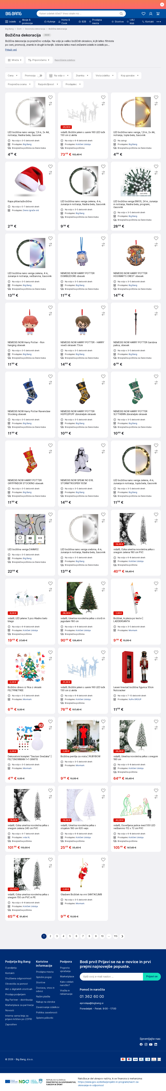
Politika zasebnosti (46, 1012)
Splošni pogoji (44, 977)
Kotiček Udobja (83, 144)
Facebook (141, 1044)
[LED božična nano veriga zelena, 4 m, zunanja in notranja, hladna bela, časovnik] (83, 196)
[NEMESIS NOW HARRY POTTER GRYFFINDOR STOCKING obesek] (30, 473)
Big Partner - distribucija (19, 999)
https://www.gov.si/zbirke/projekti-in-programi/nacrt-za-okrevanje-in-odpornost (108, 1084)
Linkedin (155, 1044)
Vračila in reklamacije (66, 992)
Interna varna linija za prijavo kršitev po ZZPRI (18, 1017)
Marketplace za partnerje (19, 1005)
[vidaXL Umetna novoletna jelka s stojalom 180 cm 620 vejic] (83, 819)
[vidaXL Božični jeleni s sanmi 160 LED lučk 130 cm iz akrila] (83, 125)
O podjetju (11, 967)
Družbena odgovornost (18, 978)
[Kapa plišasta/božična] (30, 196)
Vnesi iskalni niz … (61, 13)
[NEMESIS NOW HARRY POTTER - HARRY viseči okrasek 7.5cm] (83, 336)
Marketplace (67, 976)
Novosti (9, 1010)
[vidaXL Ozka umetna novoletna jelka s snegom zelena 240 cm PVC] (30, 819)
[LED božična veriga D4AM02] (30, 543)
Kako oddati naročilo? (66, 983)
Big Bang (27, 144)
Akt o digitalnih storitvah (18, 989)
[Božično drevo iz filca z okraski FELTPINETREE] (30, 680)
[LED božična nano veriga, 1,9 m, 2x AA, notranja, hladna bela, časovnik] (30, 125)
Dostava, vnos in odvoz (45, 989)
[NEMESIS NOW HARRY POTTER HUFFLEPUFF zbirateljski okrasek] (83, 404)
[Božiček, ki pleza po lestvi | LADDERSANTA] (136, 611)
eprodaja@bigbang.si (91, 1003)
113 (115, 936)
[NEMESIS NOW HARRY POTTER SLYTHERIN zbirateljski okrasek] (136, 404)
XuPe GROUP (135, 699)
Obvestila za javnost (16, 983)
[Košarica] (158, 13)
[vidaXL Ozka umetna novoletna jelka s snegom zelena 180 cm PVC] (136, 543)
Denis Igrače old (31, 210)
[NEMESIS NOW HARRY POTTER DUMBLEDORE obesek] (83, 266)
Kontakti (9, 973)
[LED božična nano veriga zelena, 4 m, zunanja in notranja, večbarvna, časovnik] (30, 266)
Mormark (133, 630)
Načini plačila (43, 996)
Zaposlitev (11, 1024)
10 (102, 936)
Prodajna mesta (44, 971)
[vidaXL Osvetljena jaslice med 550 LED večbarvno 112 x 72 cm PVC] (136, 819)
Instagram (145, 1044)
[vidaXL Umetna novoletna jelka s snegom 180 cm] (136, 750)
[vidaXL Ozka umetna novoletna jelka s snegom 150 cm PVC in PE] (30, 888)
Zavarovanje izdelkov (47, 1007)
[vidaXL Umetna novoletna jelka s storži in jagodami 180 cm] (83, 611)
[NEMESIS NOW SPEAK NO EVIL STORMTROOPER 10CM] (83, 473)
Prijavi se (152, 976)
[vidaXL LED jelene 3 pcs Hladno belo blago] (30, 611)
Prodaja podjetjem (15, 994)
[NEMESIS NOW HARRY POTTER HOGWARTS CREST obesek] (136, 266)
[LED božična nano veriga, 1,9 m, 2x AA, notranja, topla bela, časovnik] (136, 125)
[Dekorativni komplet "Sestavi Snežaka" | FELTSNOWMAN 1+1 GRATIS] (30, 750)
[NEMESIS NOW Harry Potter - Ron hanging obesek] (30, 336)
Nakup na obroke (45, 1001)
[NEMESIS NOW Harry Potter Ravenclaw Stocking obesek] (30, 404)
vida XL (26, 837)
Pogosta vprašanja (65, 969)
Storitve (40, 982)
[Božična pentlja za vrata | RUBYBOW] (83, 750)
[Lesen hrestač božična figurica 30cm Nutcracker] (136, 680)
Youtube (150, 1044)
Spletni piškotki (44, 1017)
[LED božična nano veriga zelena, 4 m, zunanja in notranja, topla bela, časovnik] (136, 473)
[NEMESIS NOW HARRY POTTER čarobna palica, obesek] (136, 336)
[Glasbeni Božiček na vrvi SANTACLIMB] (83, 888)
